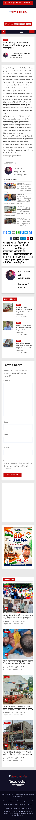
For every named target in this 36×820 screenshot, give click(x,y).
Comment (8, 380)
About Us (11, 801)
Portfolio (21, 808)
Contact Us (29, 801)
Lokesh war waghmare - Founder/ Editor (20, 54)
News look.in (18, 16)
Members (14, 808)
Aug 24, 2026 (21, 312)
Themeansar (19, 797)
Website (7, 447)
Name (6, 422)
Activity (18, 801)
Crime (28, 24)
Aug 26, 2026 (10, 621)
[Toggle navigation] (21, 31)
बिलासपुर (22, 24)
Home (5, 801)
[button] (26, 31)
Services (28, 808)
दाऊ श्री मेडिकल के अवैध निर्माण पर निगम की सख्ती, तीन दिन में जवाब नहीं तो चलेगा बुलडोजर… (24, 222)
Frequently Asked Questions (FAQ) (15, 804)
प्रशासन (16, 24)
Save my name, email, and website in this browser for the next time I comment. (18, 466)
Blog (23, 801)
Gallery (30, 804)
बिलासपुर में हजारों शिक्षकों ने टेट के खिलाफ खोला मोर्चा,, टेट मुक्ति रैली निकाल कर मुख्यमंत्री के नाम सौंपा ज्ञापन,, (18, 188)
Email (6, 435)
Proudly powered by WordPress (12, 795)
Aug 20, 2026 (20, 330)
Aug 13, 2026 (20, 348)
